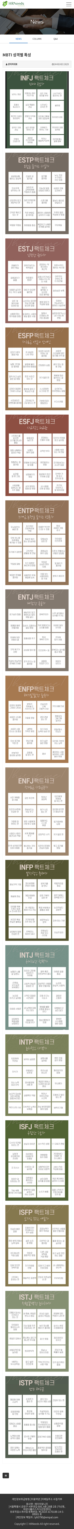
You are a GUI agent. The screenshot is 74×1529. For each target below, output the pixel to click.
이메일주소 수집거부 (51, 1499)
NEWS (19, 38)
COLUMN (37, 38)
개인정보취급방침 (21, 1499)
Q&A (56, 38)
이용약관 (35, 1499)
